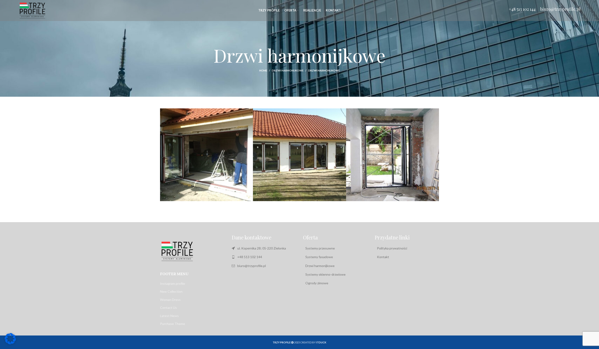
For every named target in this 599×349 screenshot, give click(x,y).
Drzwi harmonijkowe (287, 70)
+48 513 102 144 (522, 9)
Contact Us (168, 308)
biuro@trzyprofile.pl (560, 9)
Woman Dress (170, 300)
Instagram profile (172, 283)
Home (263, 70)
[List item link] (264, 257)
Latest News (169, 316)
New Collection (171, 291)
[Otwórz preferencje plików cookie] (10, 343)
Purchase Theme (172, 324)
